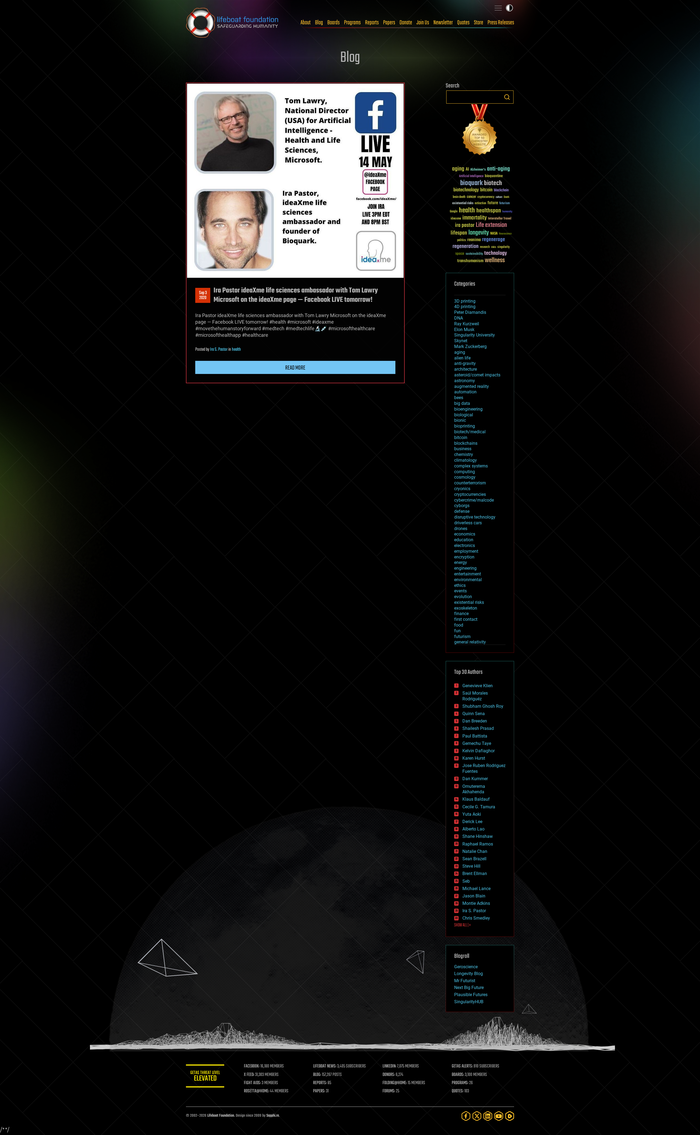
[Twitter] (476, 1116)
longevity (478, 232)
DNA (458, 318)
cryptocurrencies (470, 494)
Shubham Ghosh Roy (482, 706)
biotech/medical (470, 431)
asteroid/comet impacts (477, 375)
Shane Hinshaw (477, 836)
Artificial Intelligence (471, 176)
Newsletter (443, 22)
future (493, 203)
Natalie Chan (474, 851)
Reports (372, 22)
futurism (504, 204)
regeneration (466, 246)
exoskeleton (465, 608)
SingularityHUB (468, 1001)
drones (460, 528)
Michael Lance (476, 888)
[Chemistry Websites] (480, 130)
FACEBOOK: (251, 1066)
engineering (465, 568)
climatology (465, 460)
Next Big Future (469, 987)
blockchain (501, 190)
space (459, 253)
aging (458, 169)
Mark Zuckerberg (470, 346)
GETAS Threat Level (205, 1076)
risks (493, 247)
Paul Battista (474, 736)
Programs (352, 22)
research (485, 247)
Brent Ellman (474, 873)
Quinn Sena (473, 713)
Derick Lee (472, 821)
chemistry (463, 454)
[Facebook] (466, 1116)
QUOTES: (457, 1091)
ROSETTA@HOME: (256, 1091)
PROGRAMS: (460, 1083)
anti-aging (498, 169)
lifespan (459, 233)
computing (464, 471)
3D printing (465, 301)
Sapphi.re (272, 1116)
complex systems (471, 466)
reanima (474, 239)
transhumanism (470, 261)
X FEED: (249, 1074)
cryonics (462, 488)
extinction (480, 203)
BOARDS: (458, 1074)
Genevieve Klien (477, 685)
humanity (507, 211)
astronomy (464, 380)
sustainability (474, 254)
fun (457, 630)
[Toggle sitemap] (498, 7)
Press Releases (501, 22)
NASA (494, 234)
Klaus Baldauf (476, 799)
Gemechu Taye (476, 743)
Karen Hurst (473, 758)
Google (453, 211)
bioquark (471, 183)
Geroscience (466, 966)
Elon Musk (464, 329)
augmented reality (471, 386)
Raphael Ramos (477, 844)
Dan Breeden (474, 721)
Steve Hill (471, 866)
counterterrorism (470, 482)
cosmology (465, 477)
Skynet (460, 340)
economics (464, 534)
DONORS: (389, 1074)
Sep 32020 (203, 295)
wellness (495, 260)
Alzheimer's (478, 170)
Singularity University (474, 335)
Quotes (463, 22)
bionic (460, 420)
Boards (333, 22)
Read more (295, 368)
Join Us (422, 22)
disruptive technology (474, 517)
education (463, 539)
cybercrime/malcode (474, 500)
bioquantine (494, 176)
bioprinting (464, 426)
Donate (405, 22)
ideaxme (456, 219)
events (460, 590)
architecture (465, 369)
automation (465, 391)
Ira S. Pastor (219, 349)
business (462, 448)
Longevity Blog (468, 973)
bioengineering (468, 409)
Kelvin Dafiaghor (478, 750)
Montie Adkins (476, 903)
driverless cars (468, 522)
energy (460, 562)
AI (467, 169)
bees (458, 397)
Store (478, 22)
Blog (319, 22)
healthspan (488, 210)
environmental (468, 579)
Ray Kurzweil (466, 323)
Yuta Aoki (471, 814)
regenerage (493, 240)
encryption (464, 557)
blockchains (465, 443)
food (458, 625)
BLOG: (317, 1074)
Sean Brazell (474, 858)
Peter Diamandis (470, 312)
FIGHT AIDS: (252, 1083)
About (306, 22)
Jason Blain (473, 896)
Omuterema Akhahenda (473, 789)
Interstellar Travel (499, 219)
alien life (462, 358)
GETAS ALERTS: (462, 1066)
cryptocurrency (485, 197)
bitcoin (486, 190)
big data (462, 403)
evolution (463, 596)
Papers (389, 22)
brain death (459, 197)
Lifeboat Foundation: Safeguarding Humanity (232, 23)
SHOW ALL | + (462, 925)
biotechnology (466, 190)
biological (463, 414)
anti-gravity (465, 363)
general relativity (470, 642)
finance (461, 613)
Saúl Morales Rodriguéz (475, 696)
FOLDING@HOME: (395, 1083)
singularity (503, 247)
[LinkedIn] (487, 1116)
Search (507, 97)
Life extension (491, 225)
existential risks (462, 203)
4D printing (465, 306)
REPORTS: (320, 1083)
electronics (464, 545)
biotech (493, 183)
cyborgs (461, 505)
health (236, 349)
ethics (460, 585)
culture (499, 197)
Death (506, 197)
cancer (471, 197)
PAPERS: (319, 1091)
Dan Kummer (475, 778)
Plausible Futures (471, 994)
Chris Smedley (476, 918)
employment (466, 551)
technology (495, 253)
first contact (465, 619)
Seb (466, 881)
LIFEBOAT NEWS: (324, 1066)
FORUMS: (389, 1091)
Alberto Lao (473, 829)
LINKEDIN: (389, 1066)
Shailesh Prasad (478, 728)
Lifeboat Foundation (220, 1116)
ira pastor (464, 225)
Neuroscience (505, 234)
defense (461, 511)
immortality (474, 218)
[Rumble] (509, 1116)
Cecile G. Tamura (478, 806)
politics (461, 240)
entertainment (467, 574)
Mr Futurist (464, 980)
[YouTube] (498, 1116)
